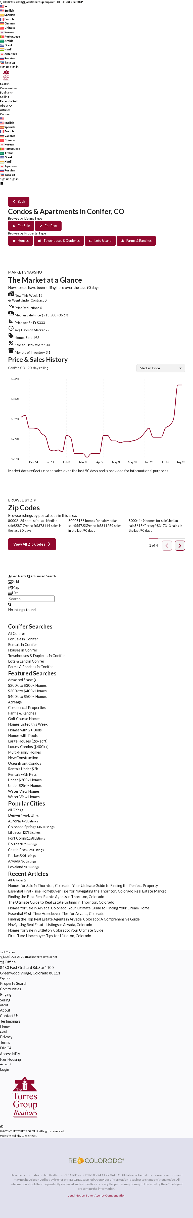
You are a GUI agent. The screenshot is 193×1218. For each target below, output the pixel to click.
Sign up (5, 66)
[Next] (180, 546)
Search (5, 83)
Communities (9, 88)
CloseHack (29, 1136)
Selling (4, 96)
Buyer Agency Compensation (105, 1195)
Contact (5, 114)
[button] (96, 314)
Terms (5, 1042)
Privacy (6, 1036)
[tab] (96, 581)
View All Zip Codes (29, 544)
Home (5, 1026)
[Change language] (3, 6)
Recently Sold (9, 101)
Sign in (14, 66)
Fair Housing (10, 1059)
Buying (4, 92)
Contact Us (9, 1015)
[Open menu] (1, 183)
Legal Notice (76, 1195)
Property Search (13, 983)
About (4, 105)
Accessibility (10, 1053)
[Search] (9, 604)
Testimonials (10, 1021)
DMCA (6, 1048)
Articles (5, 109)
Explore (5, 978)
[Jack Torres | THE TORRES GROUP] (25, 1121)
